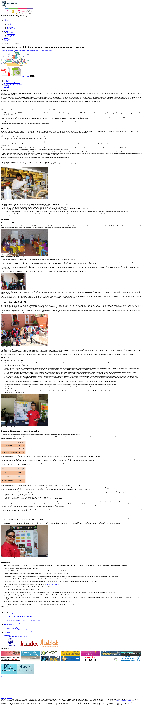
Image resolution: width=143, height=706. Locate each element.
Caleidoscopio (7, 635)
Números (6, 20)
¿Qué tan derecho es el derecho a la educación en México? (20, 619)
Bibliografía (6, 87)
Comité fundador (11, 28)
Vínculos (6, 38)
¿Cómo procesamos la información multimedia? (18, 636)
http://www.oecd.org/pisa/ (53, 584)
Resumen (6, 79)
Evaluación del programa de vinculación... (13, 84)
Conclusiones (7, 85)
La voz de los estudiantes (12, 628)
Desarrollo (6, 81)
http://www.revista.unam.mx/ (124, 700)
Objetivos (9, 24)
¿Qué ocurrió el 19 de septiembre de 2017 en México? (19, 616)
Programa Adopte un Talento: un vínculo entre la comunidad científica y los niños (29, 627)
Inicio (5, 19)
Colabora (6, 31)
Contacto (9, 36)
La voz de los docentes (12, 625)
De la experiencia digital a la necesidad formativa (21, 629)
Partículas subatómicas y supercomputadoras (17, 623)
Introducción (7, 80)
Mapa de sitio (7, 39)
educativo (9, 624)
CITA (23, 76)
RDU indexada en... (11, 30)
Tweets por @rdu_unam (6, 698)
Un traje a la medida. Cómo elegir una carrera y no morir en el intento (26, 631)
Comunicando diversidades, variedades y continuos (19, 613)
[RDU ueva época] (9, 673)
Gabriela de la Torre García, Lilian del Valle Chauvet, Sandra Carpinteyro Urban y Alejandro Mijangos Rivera (26, 50)
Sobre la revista (7, 23)
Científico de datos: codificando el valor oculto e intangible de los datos (23, 620)
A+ (28, 76)
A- (26, 76)
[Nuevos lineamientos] (25, 673)
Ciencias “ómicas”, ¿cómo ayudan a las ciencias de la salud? (21, 621)
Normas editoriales (11, 34)
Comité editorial (10, 27)
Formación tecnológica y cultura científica (16, 633)
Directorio (6, 22)
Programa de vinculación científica (12, 83)
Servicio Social (10, 35)
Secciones (9, 26)
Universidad (7, 632)
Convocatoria (10, 32)
